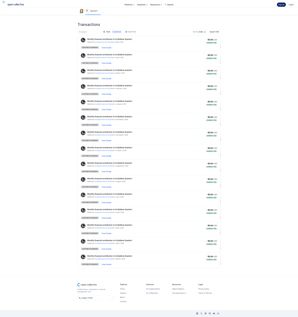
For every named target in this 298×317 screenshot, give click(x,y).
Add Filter (132, 32)
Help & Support (178, 289)
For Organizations (153, 289)
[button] (93, 11)
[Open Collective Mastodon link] (205, 313)
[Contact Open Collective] (218, 313)
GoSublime (111, 42)
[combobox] (199, 32)
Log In (291, 5)
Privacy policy (203, 289)
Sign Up (281, 5)
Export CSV (214, 32)
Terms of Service (205, 293)
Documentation (178, 293)
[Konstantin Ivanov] (82, 11)
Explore (123, 293)
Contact (123, 301)
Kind (114, 32)
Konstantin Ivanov (100, 42)
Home (122, 289)
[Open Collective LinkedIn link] (197, 313)
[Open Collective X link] (201, 313)
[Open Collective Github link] (209, 313)
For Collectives (152, 293)
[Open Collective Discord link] (214, 313)
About (122, 297)
